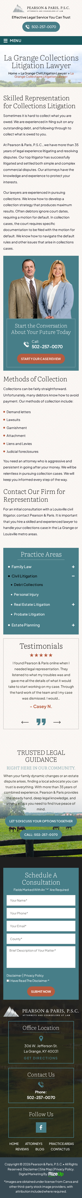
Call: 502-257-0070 (41, 834)
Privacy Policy (34, 975)
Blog (39, 1149)
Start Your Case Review (41, 359)
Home (14, 1144)
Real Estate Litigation (32, 604)
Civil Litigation (24, 576)
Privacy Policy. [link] (64, 1169)
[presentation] (25, 722)
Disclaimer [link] (30, 1169)
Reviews (22, 1149)
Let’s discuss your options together (41, 821)
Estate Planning (26, 625)
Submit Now (41, 991)
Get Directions (41, 1058)
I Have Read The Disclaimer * (29, 980)
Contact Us (60, 1149)
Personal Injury (26, 594)
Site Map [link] (46, 1169)
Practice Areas (61, 1144)
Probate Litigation (29, 614)
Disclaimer (14, 975)
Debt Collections (28, 584)
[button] (73, 566)
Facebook (41, 1127)
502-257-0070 (43, 26)
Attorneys (33, 1144)
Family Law (21, 566)
